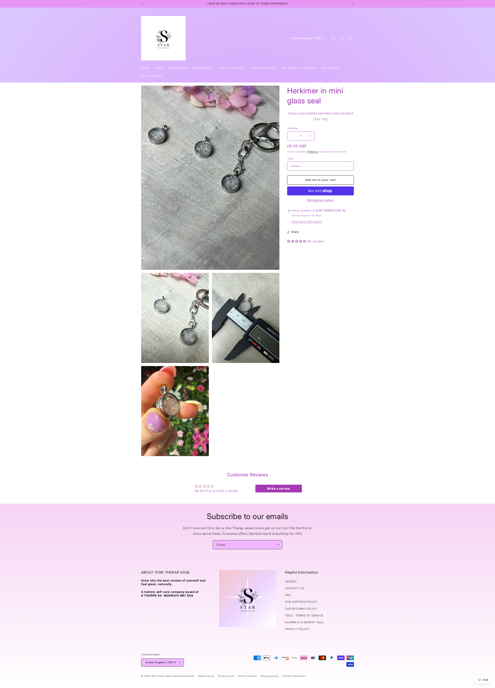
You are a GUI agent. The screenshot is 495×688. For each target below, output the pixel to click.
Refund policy (206, 676)
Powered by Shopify (183, 676)
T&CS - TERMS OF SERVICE (304, 615)
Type (290, 158)
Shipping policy (269, 676)
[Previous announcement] (142, 3)
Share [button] (295, 231)
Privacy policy (226, 676)
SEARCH (291, 581)
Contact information (294, 676)
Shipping (312, 151)
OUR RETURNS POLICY (301, 608)
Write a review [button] (278, 488)
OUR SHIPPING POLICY (301, 601)
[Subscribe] (278, 544)
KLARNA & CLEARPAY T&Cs (304, 622)
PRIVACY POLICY (297, 629)
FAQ (288, 595)
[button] (203, 68)
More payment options (320, 200)
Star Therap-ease (161, 676)
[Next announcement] (352, 3)
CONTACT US (294, 588)
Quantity (292, 128)
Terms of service (247, 676)
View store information (306, 221)
